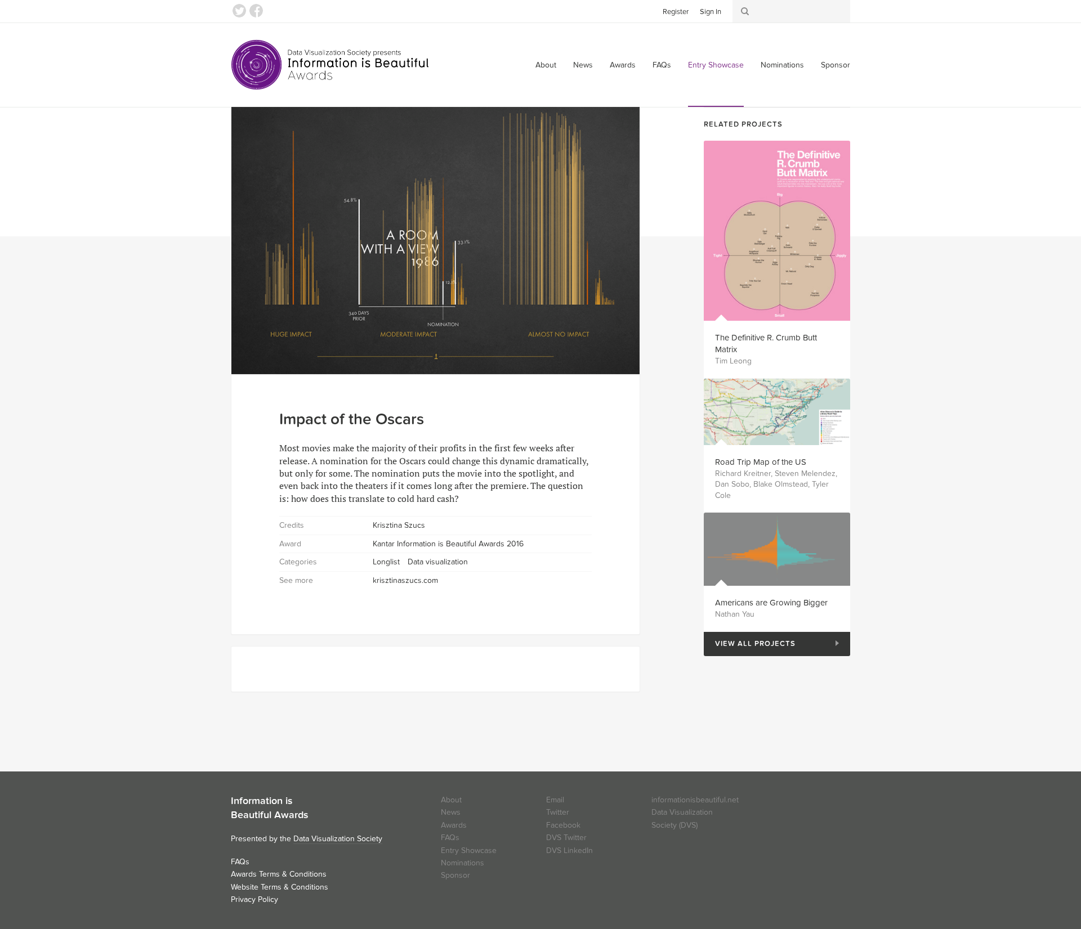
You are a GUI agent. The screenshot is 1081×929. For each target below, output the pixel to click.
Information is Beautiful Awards (331, 64)
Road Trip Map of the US (760, 462)
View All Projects (750, 644)
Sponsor (835, 65)
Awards (623, 65)
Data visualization (438, 562)
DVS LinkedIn (569, 850)
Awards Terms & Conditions (279, 874)
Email (555, 800)
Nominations (782, 65)
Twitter (239, 10)
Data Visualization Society (337, 838)
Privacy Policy (254, 899)
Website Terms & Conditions (279, 887)
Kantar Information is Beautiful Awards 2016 (448, 544)
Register (676, 11)
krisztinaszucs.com (405, 580)
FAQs (662, 65)
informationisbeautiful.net (695, 800)
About (545, 65)
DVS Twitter (566, 837)
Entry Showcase (716, 65)
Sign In (710, 11)
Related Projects (743, 124)
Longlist (386, 562)
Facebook (256, 10)
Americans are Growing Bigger (771, 603)
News (583, 65)
